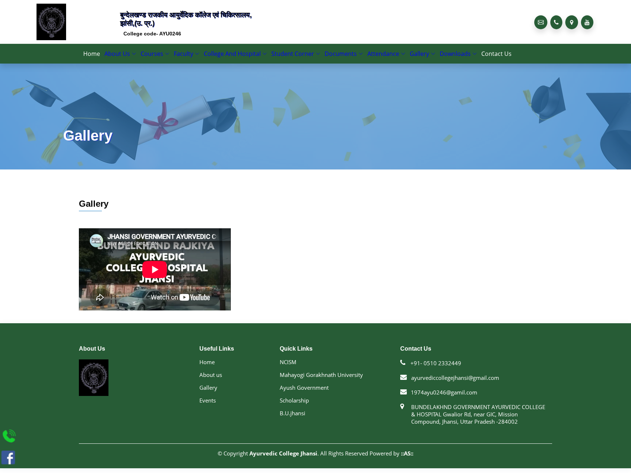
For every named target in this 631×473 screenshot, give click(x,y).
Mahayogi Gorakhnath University (321, 381)
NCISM (288, 368)
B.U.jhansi (292, 420)
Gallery (208, 394)
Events (207, 407)
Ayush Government (304, 394)
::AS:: (407, 460)
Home (104, 57)
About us (210, 381)
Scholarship (294, 407)
